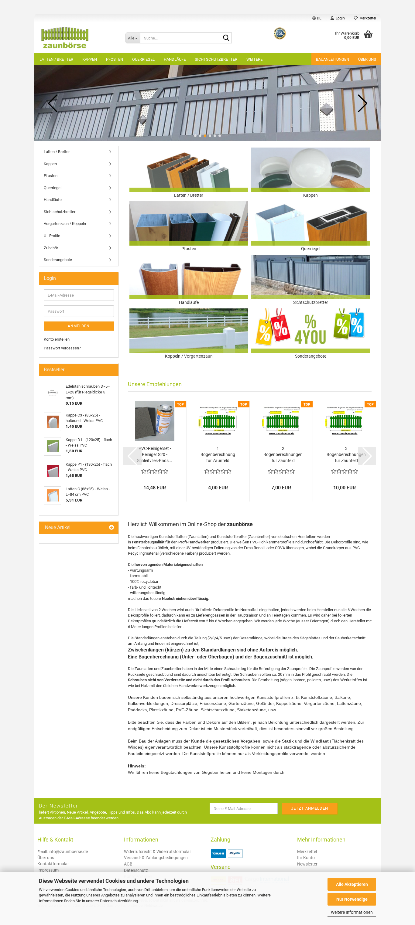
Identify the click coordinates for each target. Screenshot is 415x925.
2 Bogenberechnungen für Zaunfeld (283, 454)
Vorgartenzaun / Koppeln (65, 223)
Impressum (48, 870)
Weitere (254, 59)
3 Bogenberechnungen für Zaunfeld (346, 454)
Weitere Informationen (352, 912)
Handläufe (175, 59)
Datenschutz (136, 870)
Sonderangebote (310, 356)
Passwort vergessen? (62, 348)
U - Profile (52, 235)
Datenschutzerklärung (119, 901)
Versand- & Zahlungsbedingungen (156, 857)
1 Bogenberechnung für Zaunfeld (218, 454)
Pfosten (114, 59)
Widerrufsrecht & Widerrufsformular (157, 851)
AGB (128, 864)
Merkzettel (367, 18)
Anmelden (79, 326)
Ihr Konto (306, 857)
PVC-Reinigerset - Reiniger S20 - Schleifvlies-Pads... (154, 454)
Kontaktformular (53, 863)
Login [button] (339, 18)
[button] (317, 18)
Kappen (89, 59)
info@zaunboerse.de (68, 851)
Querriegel (143, 59)
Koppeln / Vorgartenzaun (189, 356)
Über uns (367, 59)
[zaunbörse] (77, 38)
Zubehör (51, 248)
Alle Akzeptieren (352, 884)
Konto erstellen (57, 339)
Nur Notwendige (352, 899)
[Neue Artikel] (111, 527)
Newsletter (307, 864)
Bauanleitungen (332, 59)
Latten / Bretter (56, 59)
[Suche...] (226, 38)
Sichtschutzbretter (216, 59)
